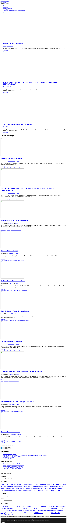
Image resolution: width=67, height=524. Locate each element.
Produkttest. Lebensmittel (18, 490)
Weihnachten (48, 490)
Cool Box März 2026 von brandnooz (13, 281)
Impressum (5, 9)
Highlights (35, 486)
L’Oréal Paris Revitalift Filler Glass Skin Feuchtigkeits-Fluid (21, 371)
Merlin (13, 514)
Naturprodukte (52, 488)
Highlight (29, 486)
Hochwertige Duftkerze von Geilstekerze (15, 465)
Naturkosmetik (43, 488)
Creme (37, 484)
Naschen (36, 488)
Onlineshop (61, 488)
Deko (39, 484)
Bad (23, 484)
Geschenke (53, 484)
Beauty (2, 167)
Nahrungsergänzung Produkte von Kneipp (17, 124)
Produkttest (8, 490)
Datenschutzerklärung (7, 8)
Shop (36, 490)
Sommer (40, 490)
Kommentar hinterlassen (19, 167)
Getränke (10, 486)
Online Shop (6, 167)
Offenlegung (5, 7)
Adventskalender (13, 484)
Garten (48, 484)
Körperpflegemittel (16, 488)
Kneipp (53, 486)
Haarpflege (19, 486)
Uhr (45, 490)
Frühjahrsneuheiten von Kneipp (11, 341)
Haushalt (2, 199)
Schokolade (31, 490)
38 (4, 442)
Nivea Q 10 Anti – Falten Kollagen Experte (15, 311)
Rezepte (27, 490)
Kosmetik (6, 320)
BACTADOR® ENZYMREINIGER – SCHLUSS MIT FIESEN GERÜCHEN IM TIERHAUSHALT (25, 455)
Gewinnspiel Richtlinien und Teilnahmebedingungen (14, 10)
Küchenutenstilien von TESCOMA (14, 463)
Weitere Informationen (39, 516)
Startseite (5, 5)
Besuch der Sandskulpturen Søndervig (15, 466)
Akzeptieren (47, 516)
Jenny (4, 463)
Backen (19, 484)
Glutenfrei (15, 486)
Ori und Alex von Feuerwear (10, 432)
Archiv (2, 473)
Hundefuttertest (40, 486)
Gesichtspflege (61, 484)
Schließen (3, 522)
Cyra (4, 468)
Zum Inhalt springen (5, 1)
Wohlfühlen (55, 490)
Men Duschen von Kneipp (9, 251)
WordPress (7, 514)
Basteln (25, 484)
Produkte (12, 167)
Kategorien (3, 478)
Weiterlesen (5, 50)
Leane (11, 46)
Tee (43, 490)
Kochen (58, 486)
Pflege (3, 490)
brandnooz (33, 484)
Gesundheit (4, 486)
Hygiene (45, 486)
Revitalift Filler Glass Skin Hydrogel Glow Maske (17, 401)
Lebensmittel (3, 290)
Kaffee (49, 486)
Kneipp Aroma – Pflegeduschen (13, 43)
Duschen (44, 484)
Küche (25, 488)
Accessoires (4, 484)
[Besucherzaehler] (6, 449)
